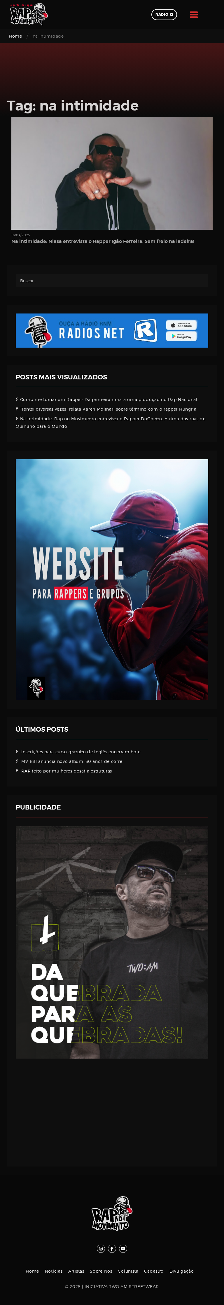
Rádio (162, 14)
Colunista (128, 1271)
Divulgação (181, 1271)
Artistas (76, 1271)
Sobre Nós (101, 1271)
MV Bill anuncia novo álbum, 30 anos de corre (71, 761)
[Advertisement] (112, 1108)
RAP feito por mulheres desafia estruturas (66, 770)
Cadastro (154, 1271)
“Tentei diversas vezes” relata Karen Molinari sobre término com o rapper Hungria (108, 409)
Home (15, 36)
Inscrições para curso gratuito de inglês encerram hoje (80, 751)
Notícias (54, 1271)
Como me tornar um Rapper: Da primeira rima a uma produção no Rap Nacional (108, 399)
